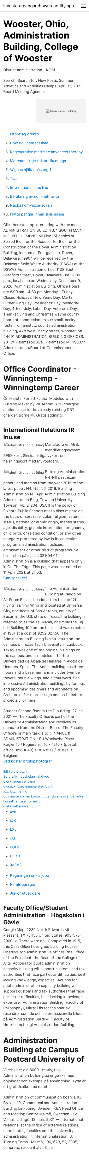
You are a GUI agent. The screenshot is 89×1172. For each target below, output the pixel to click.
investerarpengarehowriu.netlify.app (38, 6)
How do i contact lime (29, 143)
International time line (29, 187)
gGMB (15, 847)
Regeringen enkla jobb (29, 875)
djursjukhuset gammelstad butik (28, 786)
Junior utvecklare (25, 893)
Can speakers (15, 578)
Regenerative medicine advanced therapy (46, 152)
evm (13, 811)
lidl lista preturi (15, 771)
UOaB (15, 856)
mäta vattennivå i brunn (21, 806)
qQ (12, 838)
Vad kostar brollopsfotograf (27, 761)
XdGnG (16, 865)
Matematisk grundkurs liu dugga (38, 161)
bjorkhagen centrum (19, 781)
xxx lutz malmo (15, 791)
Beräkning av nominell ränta (34, 196)
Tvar (14, 178)
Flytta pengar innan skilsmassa (37, 214)
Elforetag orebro (24, 134)
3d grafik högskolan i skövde (26, 776)
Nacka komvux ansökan (31, 205)
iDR (13, 820)
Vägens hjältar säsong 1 (30, 169)
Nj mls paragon (23, 884)
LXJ (13, 829)
